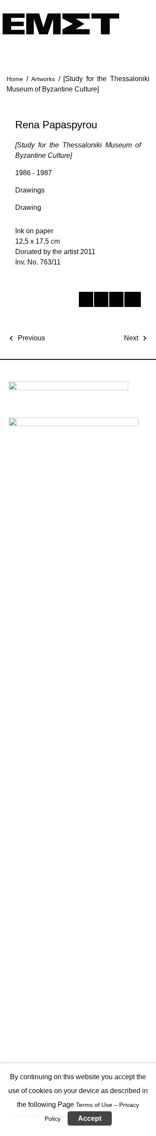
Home (14, 78)
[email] (131, 300)
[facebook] (85, 300)
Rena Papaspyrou (56, 125)
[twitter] (100, 300)
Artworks (43, 78)
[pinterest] (116, 300)
